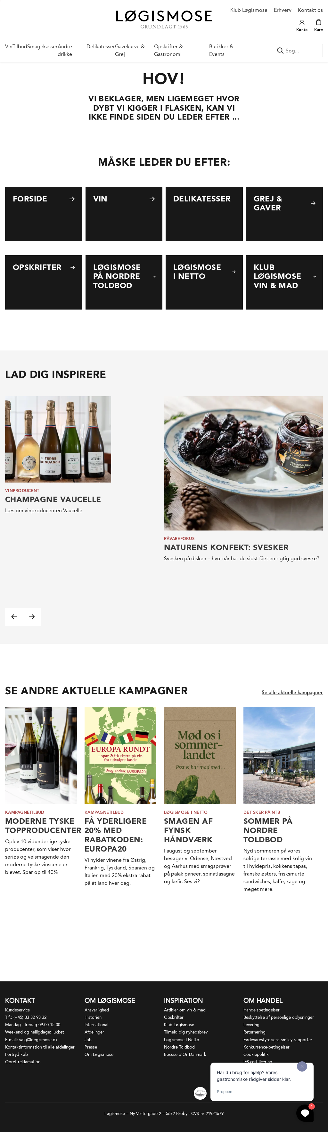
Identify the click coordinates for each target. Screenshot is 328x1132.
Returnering (254, 1032)
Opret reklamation (22, 1061)
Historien (93, 1017)
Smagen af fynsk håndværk (188, 830)
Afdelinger (94, 1032)
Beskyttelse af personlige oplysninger (278, 1017)
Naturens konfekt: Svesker (226, 547)
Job (88, 1039)
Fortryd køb (16, 1054)
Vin (8, 46)
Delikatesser (100, 46)
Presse (91, 1047)
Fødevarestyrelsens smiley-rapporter (277, 1039)
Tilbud (19, 46)
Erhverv (282, 10)
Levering (251, 1024)
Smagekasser (42, 46)
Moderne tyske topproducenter (43, 825)
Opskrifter (174, 1017)
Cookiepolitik (256, 1054)
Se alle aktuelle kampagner (292, 693)
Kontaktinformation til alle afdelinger (40, 1047)
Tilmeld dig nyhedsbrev (186, 1032)
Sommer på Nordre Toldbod (267, 830)
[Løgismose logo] (164, 19)
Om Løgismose (99, 1054)
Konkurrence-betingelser (266, 1047)
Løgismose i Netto (181, 1039)
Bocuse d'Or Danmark (185, 1054)
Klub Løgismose (248, 10)
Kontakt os (310, 10)
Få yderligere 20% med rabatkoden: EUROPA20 (116, 834)
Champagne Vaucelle (53, 499)
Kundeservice (17, 1010)
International (96, 1024)
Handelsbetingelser (261, 1010)
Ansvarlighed (97, 1010)
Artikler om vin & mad (185, 1010)
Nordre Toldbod (179, 1047)
